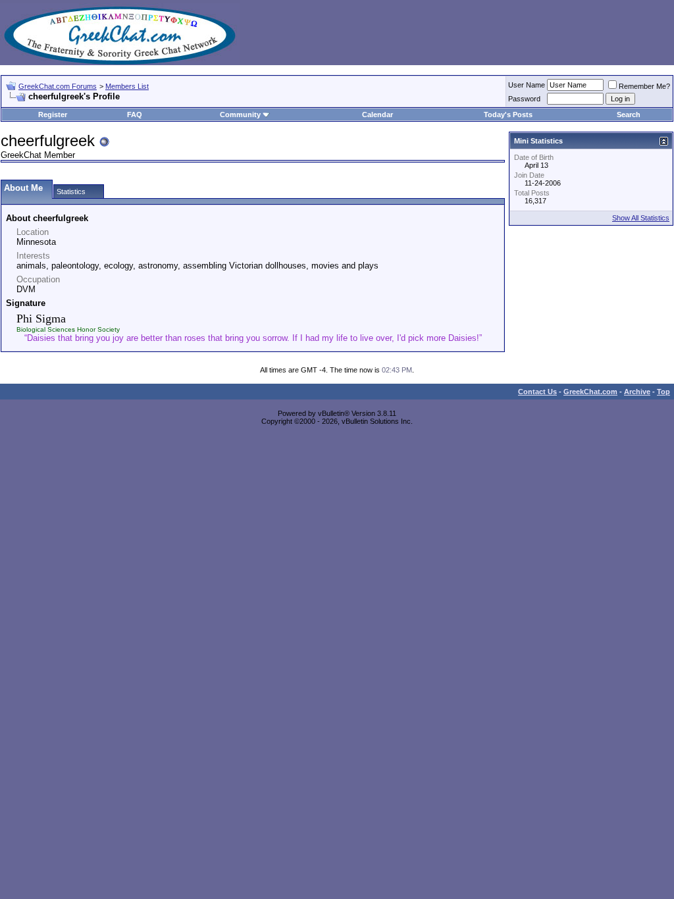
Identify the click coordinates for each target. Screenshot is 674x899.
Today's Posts (508, 114)
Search (628, 114)
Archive (637, 392)
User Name (526, 85)
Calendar (377, 114)
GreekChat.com (590, 392)
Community (240, 114)
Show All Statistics (640, 218)
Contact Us (537, 392)
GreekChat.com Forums (57, 86)
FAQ (134, 114)
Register (52, 114)
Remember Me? (644, 86)
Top (663, 392)
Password (524, 99)
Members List (127, 86)
